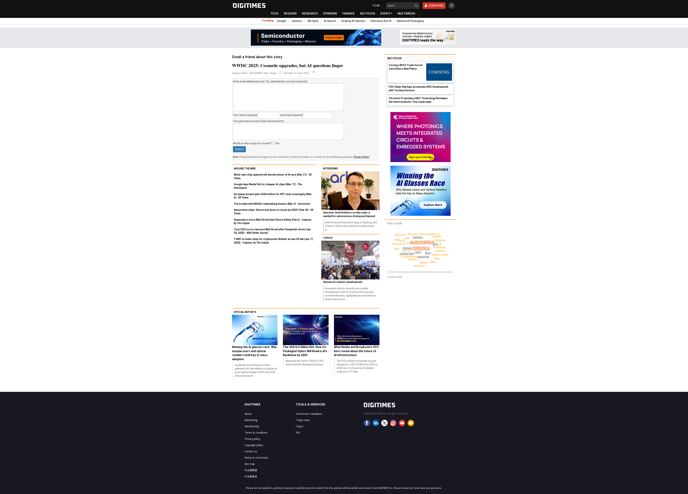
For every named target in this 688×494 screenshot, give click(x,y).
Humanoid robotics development (342, 282)
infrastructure (398, 243)
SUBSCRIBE (436, 5)
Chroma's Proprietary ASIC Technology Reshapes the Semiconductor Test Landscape (418, 100)
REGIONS (290, 13)
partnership (407, 253)
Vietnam (418, 237)
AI (440, 244)
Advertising (251, 420)
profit (396, 239)
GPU (435, 244)
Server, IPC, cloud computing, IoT (424, 234)
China (436, 258)
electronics (419, 265)
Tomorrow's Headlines (309, 413)
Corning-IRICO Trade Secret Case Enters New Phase (405, 67)
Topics (328, 238)
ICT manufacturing (410, 256)
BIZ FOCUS (367, 13)
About (248, 413)
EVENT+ (386, 13)
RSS (298, 432)
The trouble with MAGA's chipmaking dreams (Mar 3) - (272, 203)
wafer (407, 238)
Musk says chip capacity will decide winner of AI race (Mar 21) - (273, 176)
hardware (412, 259)
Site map (250, 464)
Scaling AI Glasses (353, 21)
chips (396, 249)
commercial (439, 247)
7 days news (303, 420)
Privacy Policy (361, 156)
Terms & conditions (256, 432)
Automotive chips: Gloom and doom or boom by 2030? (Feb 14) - (273, 211)
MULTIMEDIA (406, 13)
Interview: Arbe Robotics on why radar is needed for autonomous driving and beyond (349, 214)
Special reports (245, 312)
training (407, 248)
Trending (267, 20)
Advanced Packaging (410, 21)
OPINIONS (330, 13)
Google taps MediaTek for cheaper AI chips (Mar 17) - (268, 186)
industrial (423, 256)
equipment (440, 250)
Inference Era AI (381, 21)
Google (281, 21)
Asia (428, 253)
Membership (252, 426)
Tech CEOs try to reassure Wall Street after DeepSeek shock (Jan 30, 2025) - (272, 231)
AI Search (330, 21)
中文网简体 (251, 476)
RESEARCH (310, 13)
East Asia (424, 262)
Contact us (251, 451)
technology (440, 240)
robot (417, 252)
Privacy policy (252, 439)
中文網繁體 (251, 470)
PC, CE (402, 240)
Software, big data (439, 254)
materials (437, 236)
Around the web (244, 168)
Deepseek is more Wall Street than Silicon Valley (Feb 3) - (273, 221)
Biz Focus (395, 58)
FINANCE (348, 13)
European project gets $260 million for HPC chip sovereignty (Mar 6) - (273, 196)
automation (422, 241)
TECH (274, 13)
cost (407, 243)
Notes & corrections (256, 457)
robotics (297, 21)
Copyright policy (254, 445)
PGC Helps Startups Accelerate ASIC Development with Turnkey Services (418, 88)
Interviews (330, 168)
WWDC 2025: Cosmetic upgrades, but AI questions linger (287, 65)
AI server (406, 250)
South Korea (400, 234)
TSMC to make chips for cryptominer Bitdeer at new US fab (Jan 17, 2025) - (273, 241)
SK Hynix (312, 21)
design (432, 262)
